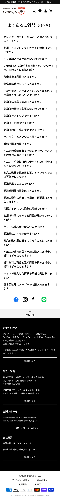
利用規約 (23, 484)
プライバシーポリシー (21, 480)
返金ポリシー (43, 480)
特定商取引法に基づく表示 (30, 476)
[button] (56, 11)
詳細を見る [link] (30, 360)
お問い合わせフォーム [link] (32, 428)
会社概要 (37, 484)
